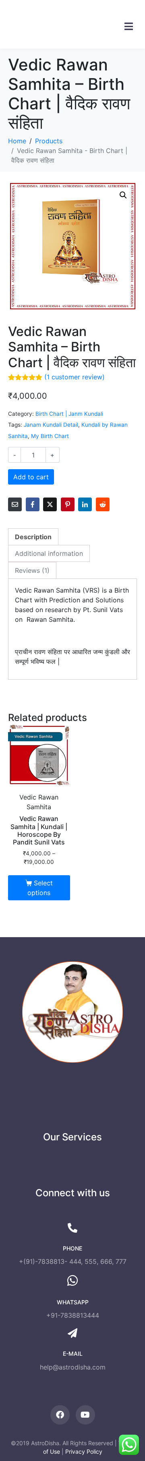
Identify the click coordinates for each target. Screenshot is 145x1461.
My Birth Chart (50, 436)
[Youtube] (85, 1415)
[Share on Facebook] (32, 504)
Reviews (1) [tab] (32, 570)
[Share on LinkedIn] (85, 504)
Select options (39, 888)
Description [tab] (33, 537)
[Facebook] (60, 1415)
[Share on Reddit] (103, 504)
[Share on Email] (15, 504)
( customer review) (74, 377)
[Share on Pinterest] (68, 504)
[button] (123, 195)
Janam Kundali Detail (51, 424)
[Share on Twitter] (50, 504)
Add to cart (31, 477)
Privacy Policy (83, 1451)
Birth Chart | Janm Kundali (69, 413)
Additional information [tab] (49, 553)
